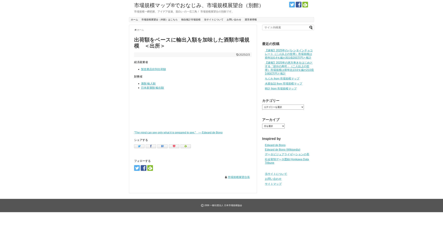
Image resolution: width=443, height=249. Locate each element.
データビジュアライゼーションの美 (287, 154)
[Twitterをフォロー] (292, 4)
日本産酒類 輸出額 (152, 87)
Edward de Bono (275, 145)
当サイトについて (213, 19)
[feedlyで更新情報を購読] (305, 4)
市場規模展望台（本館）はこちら (159, 19)
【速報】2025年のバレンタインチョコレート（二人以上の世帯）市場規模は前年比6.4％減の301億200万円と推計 (289, 54)
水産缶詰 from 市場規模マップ (283, 83)
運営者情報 (251, 19)
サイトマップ (273, 183)
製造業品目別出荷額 (153, 69)
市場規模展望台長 (239, 177)
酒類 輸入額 (148, 83)
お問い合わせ (234, 19)
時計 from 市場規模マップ (281, 88)
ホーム (134, 19)
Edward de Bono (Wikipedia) (282, 149)
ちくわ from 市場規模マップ (282, 78)
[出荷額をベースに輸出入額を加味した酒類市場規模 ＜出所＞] (162, 146)
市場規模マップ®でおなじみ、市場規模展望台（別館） (199, 5)
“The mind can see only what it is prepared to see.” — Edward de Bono (178, 132)
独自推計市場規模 (191, 19)
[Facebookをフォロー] (298, 4)
